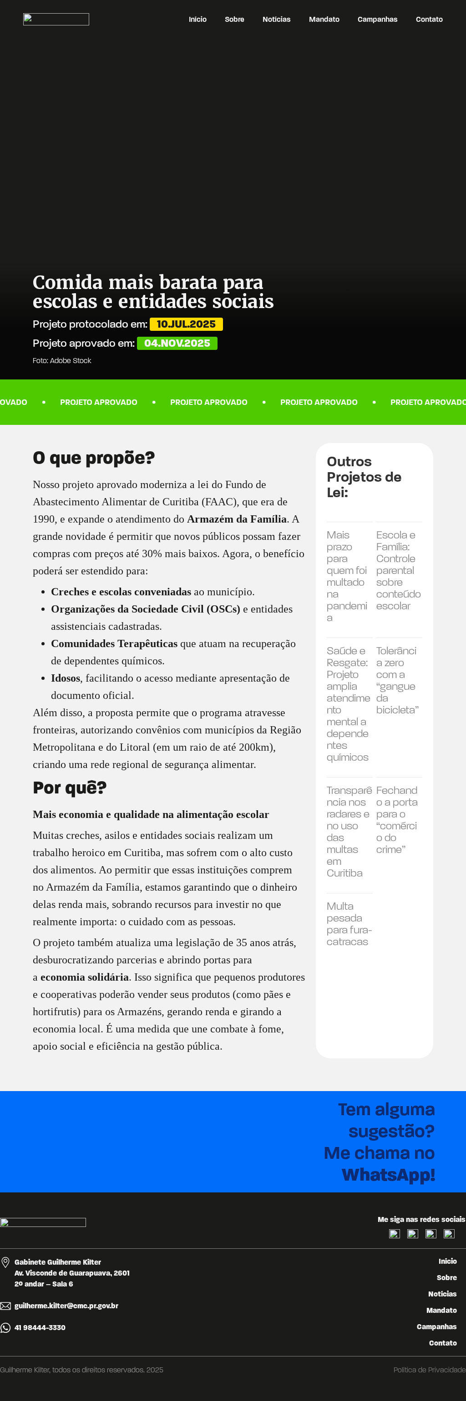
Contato (429, 19)
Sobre (234, 19)
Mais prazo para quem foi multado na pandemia (347, 576)
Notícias (277, 19)
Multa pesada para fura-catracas (349, 924)
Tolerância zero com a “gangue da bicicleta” (397, 680)
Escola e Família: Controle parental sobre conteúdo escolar (398, 570)
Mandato (324, 19)
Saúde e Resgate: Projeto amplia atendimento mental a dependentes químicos (348, 703)
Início (198, 19)
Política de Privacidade (430, 1370)
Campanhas (378, 19)
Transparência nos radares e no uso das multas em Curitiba (349, 831)
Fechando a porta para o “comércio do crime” (397, 820)
